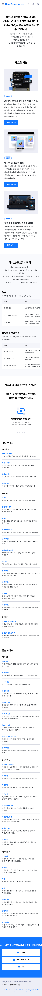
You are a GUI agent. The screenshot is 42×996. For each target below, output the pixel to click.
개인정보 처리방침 (14, 985)
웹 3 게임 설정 (6, 748)
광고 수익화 (5, 539)
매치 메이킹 (5, 605)
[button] (17, 432)
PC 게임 (4, 561)
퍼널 (3, 879)
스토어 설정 (5, 682)
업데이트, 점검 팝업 (8, 764)
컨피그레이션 (6, 474)
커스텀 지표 (5, 922)
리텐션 (4, 888)
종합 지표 (5, 911)
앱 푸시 (4, 518)
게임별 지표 (5, 899)
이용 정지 (5, 776)
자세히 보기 (9, 122)
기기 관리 (5, 785)
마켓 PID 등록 (6, 702)
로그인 (4, 498)
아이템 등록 (5, 691)
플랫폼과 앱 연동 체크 (8, 633)
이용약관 (4, 985)
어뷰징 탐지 (5, 582)
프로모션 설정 (6, 714)
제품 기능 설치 (6, 463)
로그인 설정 (5, 673)
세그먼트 (4, 867)
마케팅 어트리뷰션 (7, 550)
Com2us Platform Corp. (23, 982)
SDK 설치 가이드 (7, 453)
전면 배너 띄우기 (7, 530)
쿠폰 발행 (5, 794)
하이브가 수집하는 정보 (9, 621)
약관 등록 (5, 661)
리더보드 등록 (6, 828)
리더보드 (4, 593)
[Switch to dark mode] (28, 4)
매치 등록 (5, 839)
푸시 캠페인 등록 (7, 817)
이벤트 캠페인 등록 (7, 805)
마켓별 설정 (5, 483)
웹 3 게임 (5, 571)
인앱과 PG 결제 (6, 507)
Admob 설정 (6, 725)
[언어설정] (33, 4)
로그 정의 (5, 856)
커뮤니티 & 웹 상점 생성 (9, 736)
